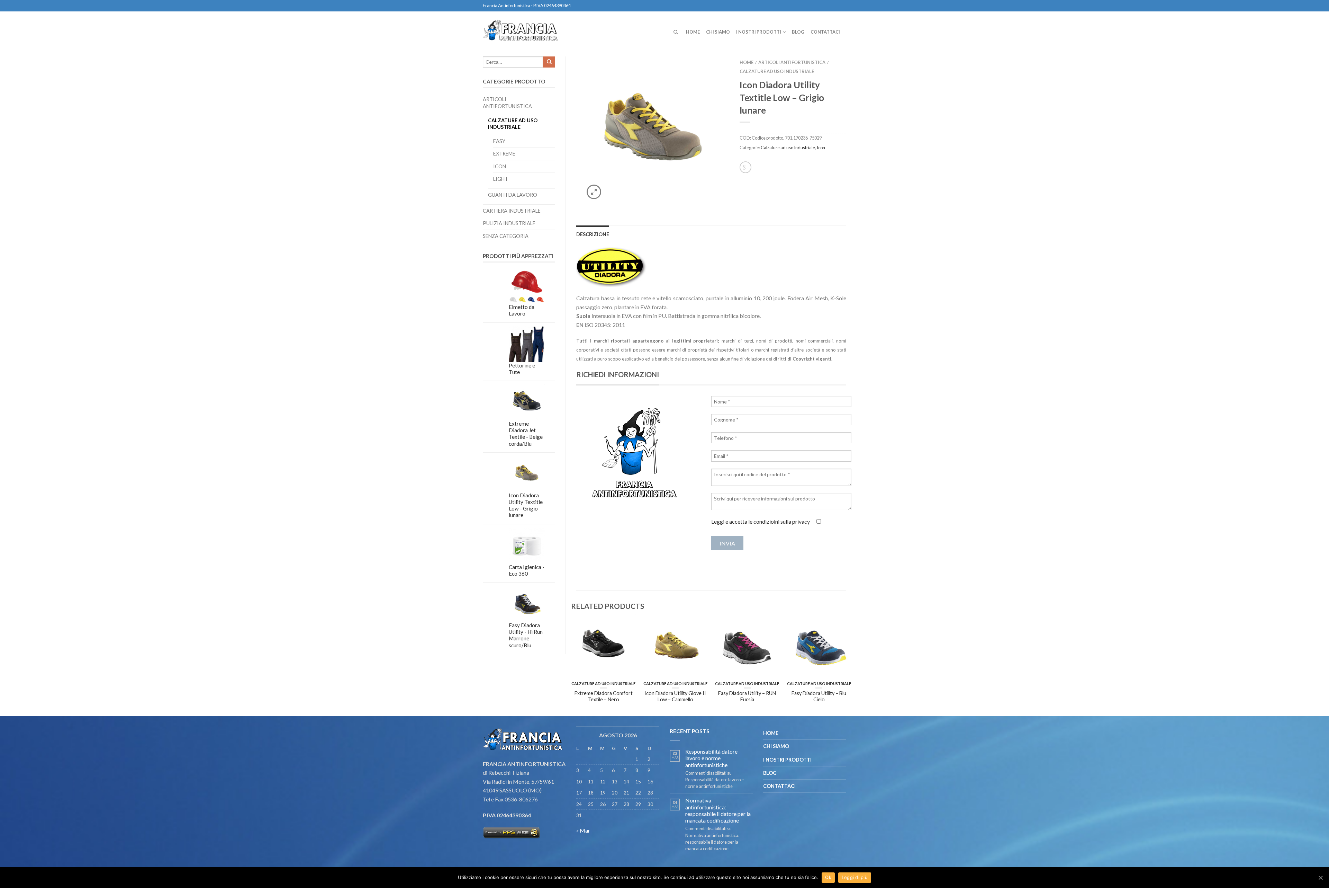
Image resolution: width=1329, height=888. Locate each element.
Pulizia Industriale (509, 223)
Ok (828, 877)
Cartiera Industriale (512, 211)
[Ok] (1320, 877)
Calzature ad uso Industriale (512, 123)
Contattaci (825, 32)
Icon (499, 166)
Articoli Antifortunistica (507, 102)
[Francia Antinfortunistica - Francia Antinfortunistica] (523, 29)
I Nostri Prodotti (758, 32)
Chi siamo (718, 32)
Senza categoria (505, 236)
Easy (499, 141)
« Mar (583, 830)
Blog (798, 32)
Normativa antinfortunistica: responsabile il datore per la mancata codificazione (718, 810)
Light (500, 179)
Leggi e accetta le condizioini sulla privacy (760, 521)
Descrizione (592, 234)
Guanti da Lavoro (512, 195)
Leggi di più (855, 877)
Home (693, 32)
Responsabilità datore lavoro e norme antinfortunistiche (711, 758)
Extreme (504, 154)
